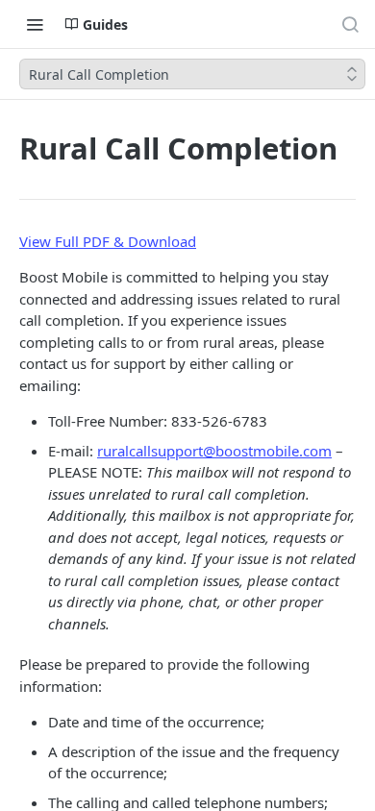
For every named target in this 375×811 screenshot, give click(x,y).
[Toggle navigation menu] (34, 24)
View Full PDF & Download (107, 241)
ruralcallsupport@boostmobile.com (214, 450)
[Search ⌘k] (350, 24)
